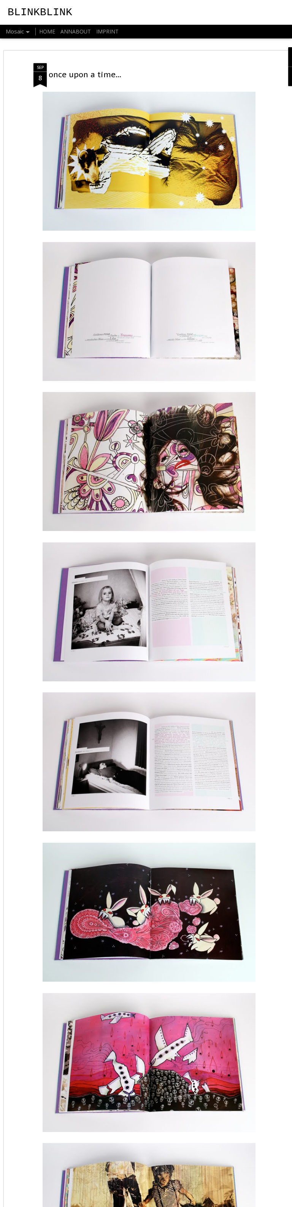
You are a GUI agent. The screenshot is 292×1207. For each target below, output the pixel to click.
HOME (47, 31)
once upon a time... (85, 75)
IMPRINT (107, 31)
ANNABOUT (75, 31)
